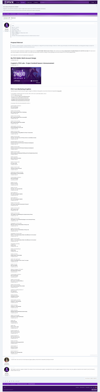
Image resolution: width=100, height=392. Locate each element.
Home (19, 2)
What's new (30, 2)
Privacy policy (88, 387)
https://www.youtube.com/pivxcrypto (22, 97)
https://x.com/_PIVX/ (18, 94)
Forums (23, 2)
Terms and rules (82, 387)
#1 (96, 23)
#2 (96, 357)
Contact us (77, 387)
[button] (25, 2)
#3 (96, 367)
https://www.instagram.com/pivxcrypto (23, 99)
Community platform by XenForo (8, 389)
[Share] (95, 23)
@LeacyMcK (59, 90)
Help (91, 387)
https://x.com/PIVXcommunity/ (24, 96)
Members (36, 2)
